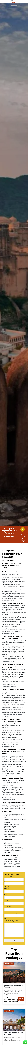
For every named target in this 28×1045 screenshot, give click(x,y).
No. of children (8, 907)
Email (8, 889)
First (5, 881)
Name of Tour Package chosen (13, 913)
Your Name (9, 876)
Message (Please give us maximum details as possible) (13, 921)
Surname (6, 886)
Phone (8, 895)
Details (21, 999)
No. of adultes (8, 901)
